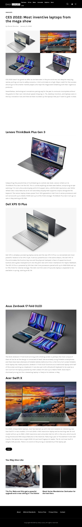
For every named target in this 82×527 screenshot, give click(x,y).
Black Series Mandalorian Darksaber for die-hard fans (58, 492)
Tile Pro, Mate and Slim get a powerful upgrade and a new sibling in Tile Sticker (22, 492)
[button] (41, 53)
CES (9, 449)
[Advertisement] (41, 113)
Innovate (9, 12)
